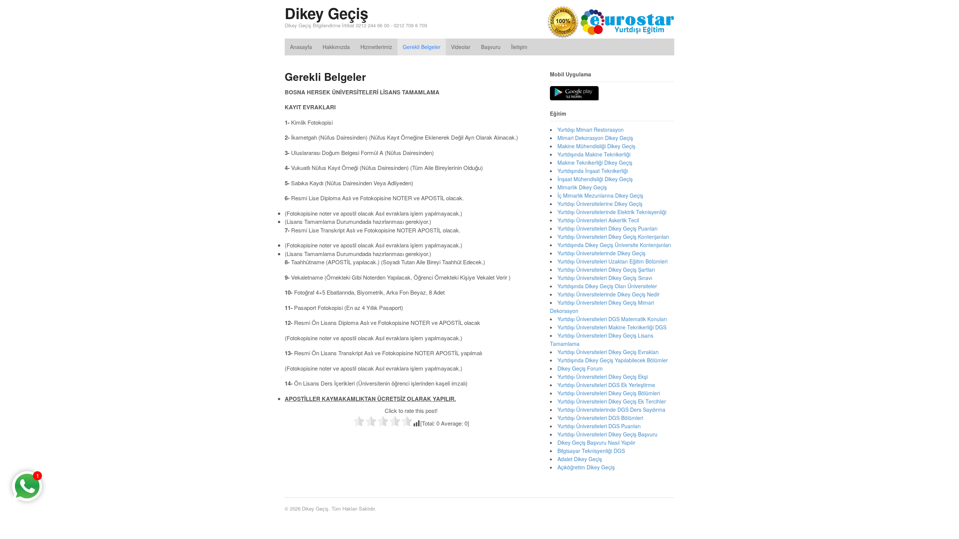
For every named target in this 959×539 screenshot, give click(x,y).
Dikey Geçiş (326, 13)
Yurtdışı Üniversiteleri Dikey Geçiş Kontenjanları (613, 236)
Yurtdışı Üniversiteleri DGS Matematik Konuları (612, 319)
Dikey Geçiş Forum (580, 368)
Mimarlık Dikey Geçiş (582, 187)
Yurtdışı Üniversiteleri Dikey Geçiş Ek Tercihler (611, 401)
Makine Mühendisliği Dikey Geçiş (596, 146)
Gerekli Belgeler (422, 47)
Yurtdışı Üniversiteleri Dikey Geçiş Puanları (607, 228)
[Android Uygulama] (574, 93)
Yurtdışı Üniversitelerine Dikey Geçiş (599, 203)
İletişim (519, 47)
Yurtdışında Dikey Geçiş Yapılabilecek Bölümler (612, 360)
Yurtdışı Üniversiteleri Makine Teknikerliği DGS (611, 327)
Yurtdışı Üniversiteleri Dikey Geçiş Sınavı (604, 277)
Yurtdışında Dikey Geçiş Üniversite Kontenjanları (614, 245)
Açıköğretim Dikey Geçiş (586, 467)
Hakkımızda (336, 47)
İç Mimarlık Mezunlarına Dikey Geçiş (600, 195)
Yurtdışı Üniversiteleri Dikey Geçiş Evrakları (608, 352)
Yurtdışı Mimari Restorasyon (590, 129)
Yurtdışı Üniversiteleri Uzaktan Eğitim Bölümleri (612, 261)
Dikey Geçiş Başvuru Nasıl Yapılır (596, 442)
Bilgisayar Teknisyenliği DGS (591, 450)
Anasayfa (301, 47)
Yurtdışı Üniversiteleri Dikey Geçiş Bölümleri (608, 393)
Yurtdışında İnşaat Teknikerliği (592, 170)
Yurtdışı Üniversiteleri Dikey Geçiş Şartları (606, 269)
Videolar (461, 47)
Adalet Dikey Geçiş (579, 459)
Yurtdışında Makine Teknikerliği (593, 154)
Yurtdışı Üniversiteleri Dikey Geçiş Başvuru (607, 434)
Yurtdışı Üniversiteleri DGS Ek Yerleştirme (606, 385)
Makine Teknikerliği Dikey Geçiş (594, 162)
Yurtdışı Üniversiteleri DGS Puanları (599, 426)
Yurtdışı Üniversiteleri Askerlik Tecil (598, 220)
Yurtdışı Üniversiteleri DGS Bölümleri (600, 417)
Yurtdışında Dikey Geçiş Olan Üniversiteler (607, 286)
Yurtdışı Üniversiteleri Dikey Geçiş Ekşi (602, 376)
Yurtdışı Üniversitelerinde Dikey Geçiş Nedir (608, 294)
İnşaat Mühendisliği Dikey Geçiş (595, 179)
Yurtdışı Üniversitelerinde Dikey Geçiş (601, 253)
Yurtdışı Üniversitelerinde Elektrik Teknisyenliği (611, 212)
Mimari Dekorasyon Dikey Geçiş (595, 137)
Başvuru (490, 47)
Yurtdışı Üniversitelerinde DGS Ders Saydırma (611, 409)
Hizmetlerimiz (376, 47)
